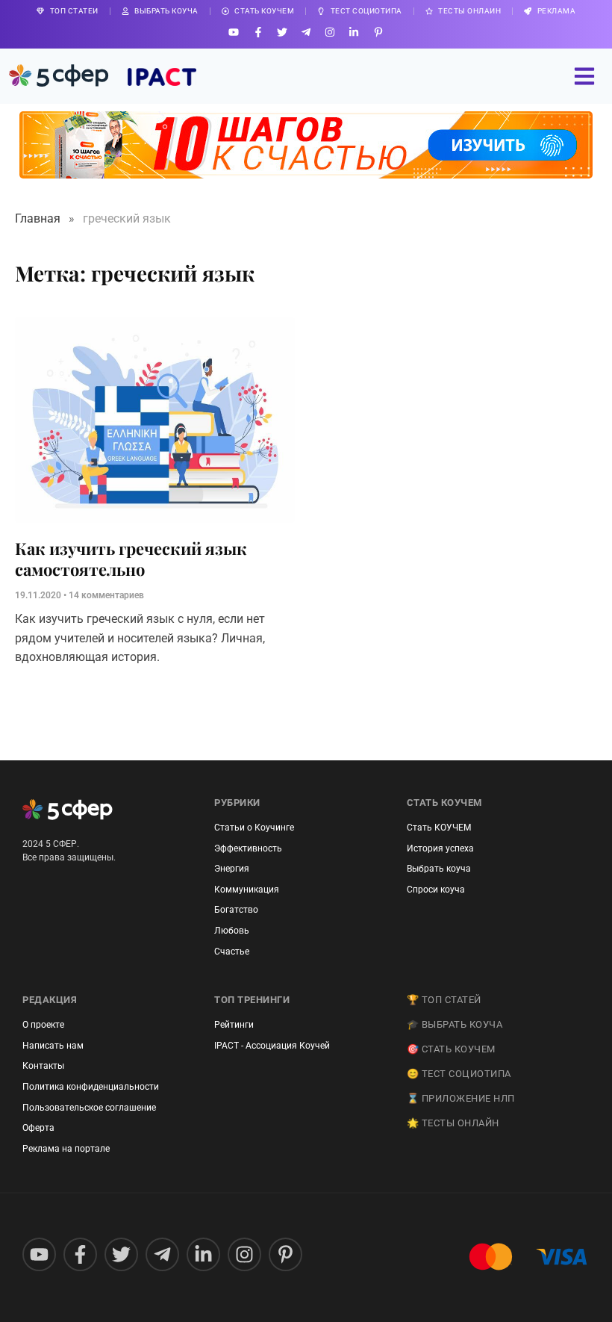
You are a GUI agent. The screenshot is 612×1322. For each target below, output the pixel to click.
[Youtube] (234, 31)
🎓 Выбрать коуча (455, 1024)
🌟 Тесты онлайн (453, 1123)
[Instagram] (330, 31)
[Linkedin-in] (354, 31)
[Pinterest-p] (378, 31)
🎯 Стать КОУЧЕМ (451, 1049)
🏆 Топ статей (444, 999)
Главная (37, 218)
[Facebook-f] (258, 31)
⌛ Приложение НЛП (461, 1098)
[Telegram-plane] (305, 31)
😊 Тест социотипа (459, 1073)
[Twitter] (281, 31)
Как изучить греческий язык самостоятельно (131, 559)
